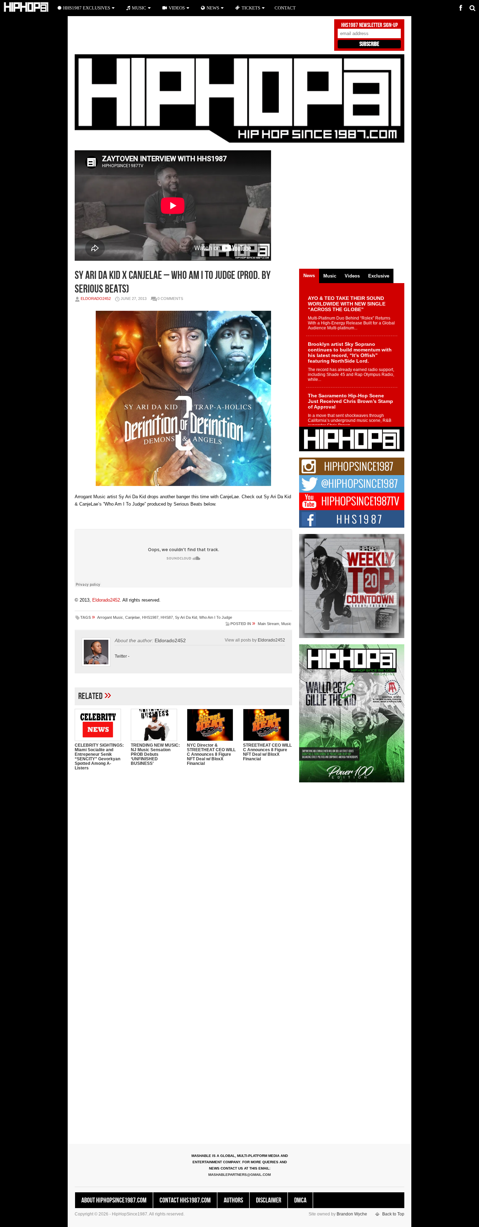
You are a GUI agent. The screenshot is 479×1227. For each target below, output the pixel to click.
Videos (177, 8)
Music (286, 624)
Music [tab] (329, 276)
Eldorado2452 (96, 298)
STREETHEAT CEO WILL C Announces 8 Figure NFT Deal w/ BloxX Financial (267, 752)
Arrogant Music (110, 617)
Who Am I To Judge (215, 617)
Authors (233, 1200)
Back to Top (393, 1214)
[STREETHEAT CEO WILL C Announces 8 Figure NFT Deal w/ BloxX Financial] (267, 725)
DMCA (300, 1200)
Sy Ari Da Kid (186, 617)
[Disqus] (183, 866)
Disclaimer (268, 1200)
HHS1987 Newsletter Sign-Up (369, 25)
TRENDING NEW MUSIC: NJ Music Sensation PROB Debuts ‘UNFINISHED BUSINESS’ (155, 754)
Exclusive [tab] (378, 276)
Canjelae (132, 617)
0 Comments (170, 298)
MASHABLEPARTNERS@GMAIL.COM (239, 1175)
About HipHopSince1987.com (114, 1200)
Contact (285, 8)
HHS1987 (150, 617)
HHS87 (167, 617)
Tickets (251, 8)
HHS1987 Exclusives (86, 8)
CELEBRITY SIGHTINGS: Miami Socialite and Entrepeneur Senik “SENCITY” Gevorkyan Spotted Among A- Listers (99, 756)
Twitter (121, 656)
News (213, 8)
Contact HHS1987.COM (185, 1200)
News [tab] (309, 275)
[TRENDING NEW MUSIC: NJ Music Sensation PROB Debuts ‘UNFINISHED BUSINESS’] (155, 725)
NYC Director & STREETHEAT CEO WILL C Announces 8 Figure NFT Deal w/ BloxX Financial (211, 754)
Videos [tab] (352, 276)
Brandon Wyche (352, 1214)
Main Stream (268, 624)
